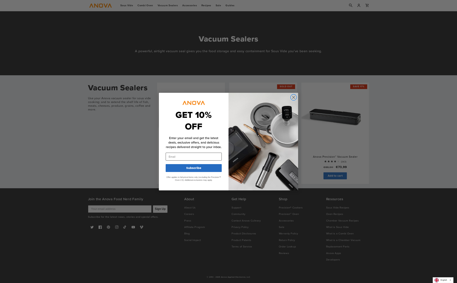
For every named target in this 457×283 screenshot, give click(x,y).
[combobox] (443, 280)
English (444, 280)
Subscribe (193, 168)
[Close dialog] (293, 97)
